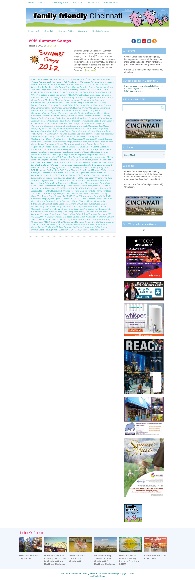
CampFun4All (82, 95)
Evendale (46, 146)
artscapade (108, 82)
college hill (98, 133)
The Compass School (73, 211)
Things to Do (64, 79)
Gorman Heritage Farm (92, 149)
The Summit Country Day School (66, 214)
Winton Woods (59, 219)
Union (43, 216)
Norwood (95, 193)
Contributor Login (97, 575)
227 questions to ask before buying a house (142, 89)
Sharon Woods (86, 201)
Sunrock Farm (70, 206)
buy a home (145, 86)
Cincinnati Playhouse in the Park (71, 126)
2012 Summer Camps (50, 40)
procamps (88, 196)
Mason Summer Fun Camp (79, 185)
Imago (46, 157)
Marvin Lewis (77, 183)
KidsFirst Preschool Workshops (74, 162)
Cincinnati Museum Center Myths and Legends (54, 113)
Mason (88, 183)
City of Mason (44, 128)
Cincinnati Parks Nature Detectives (65, 121)
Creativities (88, 139)
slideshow (71, 204)
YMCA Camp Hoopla (102, 222)
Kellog (110, 157)
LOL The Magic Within (87, 175)
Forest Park (37, 149)
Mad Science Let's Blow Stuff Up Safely (77, 180)
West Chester (38, 219)
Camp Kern (88, 92)
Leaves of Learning (64, 165)
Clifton (42, 133)
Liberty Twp (90, 165)
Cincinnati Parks (75, 115)
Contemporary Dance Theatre (46, 139)
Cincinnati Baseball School (62, 105)
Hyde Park (100, 154)
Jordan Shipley (86, 157)
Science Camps (45, 201)
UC (109, 214)
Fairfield (56, 146)
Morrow (104, 188)
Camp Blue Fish (53, 89)
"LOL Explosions (94, 79)
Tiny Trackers (90, 214)
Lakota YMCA (46, 165)
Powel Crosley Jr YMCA (61, 196)
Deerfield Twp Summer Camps (57, 141)
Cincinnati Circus (84, 105)
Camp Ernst (59, 92)
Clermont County (86, 131)
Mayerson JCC (52, 188)
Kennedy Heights (39, 159)
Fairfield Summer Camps (72, 146)
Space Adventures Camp (94, 204)
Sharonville (99, 201)
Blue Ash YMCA (93, 84)
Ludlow (34, 178)
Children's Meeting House (57, 100)
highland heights (86, 154)
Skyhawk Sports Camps (54, 204)
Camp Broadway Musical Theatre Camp (81, 89)
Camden (84, 87)
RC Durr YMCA (68, 198)
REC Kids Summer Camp (89, 198)
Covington (77, 139)
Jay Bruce (73, 157)
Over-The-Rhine (39, 196)
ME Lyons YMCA (69, 188)
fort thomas (50, 149)
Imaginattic (37, 157)
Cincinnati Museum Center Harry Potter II (83, 110)
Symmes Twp (46, 209)
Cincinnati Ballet (39, 102)
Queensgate (54, 198)
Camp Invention (74, 92)
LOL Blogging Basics (55, 167)
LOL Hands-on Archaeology (45, 170)
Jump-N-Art (100, 157)
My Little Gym (95, 191)
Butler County (72, 87)
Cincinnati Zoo (95, 126)
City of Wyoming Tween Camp (62, 131)
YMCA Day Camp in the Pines (67, 227)
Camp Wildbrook (103, 92)
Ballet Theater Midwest (54, 84)
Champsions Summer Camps (98, 97)
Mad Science (45, 178)
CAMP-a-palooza (40, 95)
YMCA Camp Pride (90, 224)
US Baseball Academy (74, 216)
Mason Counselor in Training (51, 185)
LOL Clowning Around (77, 167)
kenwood (96, 159)
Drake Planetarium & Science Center (75, 144)
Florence (104, 146)
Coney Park (93, 136)
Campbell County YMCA (62, 95)
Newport (61, 193)
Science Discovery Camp (66, 201)
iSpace (65, 157)
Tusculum (102, 214)
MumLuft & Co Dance (62, 191)
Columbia (69, 136)
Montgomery (93, 188)
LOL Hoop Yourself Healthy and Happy (79, 170)
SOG (79, 204)
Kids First (106, 159)
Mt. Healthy (44, 191)
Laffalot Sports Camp (102, 162)
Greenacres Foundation (61, 152)
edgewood (36, 146)
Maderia (53, 183)
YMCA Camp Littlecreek (43, 224)
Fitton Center (92, 146)
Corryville (66, 139)
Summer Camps (54, 206)
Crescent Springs (103, 139)
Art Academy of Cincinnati (77, 82)
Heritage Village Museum (64, 154)
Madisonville (64, 183)
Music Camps (80, 191)
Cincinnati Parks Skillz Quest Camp (61, 123)
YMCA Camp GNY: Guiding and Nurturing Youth (67, 222)
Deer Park (36, 141)
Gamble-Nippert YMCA (68, 149)
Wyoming (72, 219)
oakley (104, 193)
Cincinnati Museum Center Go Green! (81, 108)
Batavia (70, 84)
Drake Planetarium (47, 144)
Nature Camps (49, 193)
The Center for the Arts (95, 209)
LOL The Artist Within (64, 175)
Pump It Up (99, 196)
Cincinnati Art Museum (92, 100)
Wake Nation (91, 216)
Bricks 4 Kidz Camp (55, 87)
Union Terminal (54, 216)
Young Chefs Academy (92, 229)
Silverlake (36, 204)
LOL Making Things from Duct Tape (56, 172)
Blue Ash (79, 84)
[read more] (90, 70)
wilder (48, 219)
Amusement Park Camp (51, 82)
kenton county (84, 159)
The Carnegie (75, 209)
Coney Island (80, 136)
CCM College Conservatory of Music (65, 97)
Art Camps (96, 82)
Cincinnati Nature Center (54, 115)
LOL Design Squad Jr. (98, 167)
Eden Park (99, 144)
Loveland (104, 175)
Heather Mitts (45, 154)
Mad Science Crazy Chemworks (91, 178)
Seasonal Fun (50, 79)
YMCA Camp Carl (87, 219)
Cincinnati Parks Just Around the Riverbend (66, 118)
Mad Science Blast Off (64, 178)
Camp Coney (46, 92)
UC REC (35, 216)
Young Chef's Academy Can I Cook (62, 229)
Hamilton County (82, 152)
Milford (82, 188)
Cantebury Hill (97, 95)
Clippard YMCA (85, 133)
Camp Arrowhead (97, 87)
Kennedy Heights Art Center (62, 159)
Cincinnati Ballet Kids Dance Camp (65, 102)
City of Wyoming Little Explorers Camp (71, 128)
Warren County (106, 216)
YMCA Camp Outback (68, 224)
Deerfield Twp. (80, 141)
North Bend (84, 193)
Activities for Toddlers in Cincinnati (77, 558)
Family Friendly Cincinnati (97, 18)
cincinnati (75, 100)
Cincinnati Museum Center (49, 108)
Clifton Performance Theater (61, 133)
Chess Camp (37, 100)
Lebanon (78, 165)
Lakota (34, 165)
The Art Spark (61, 209)
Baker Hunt (36, 84)
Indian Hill (56, 157)
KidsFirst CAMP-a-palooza (44, 162)
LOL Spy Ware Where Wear (88, 172)
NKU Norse (72, 193)
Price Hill (77, 196)
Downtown (93, 141)
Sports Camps (38, 206)
